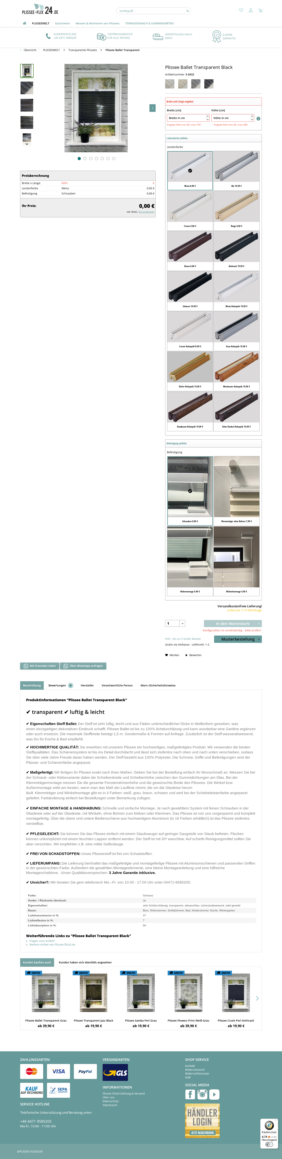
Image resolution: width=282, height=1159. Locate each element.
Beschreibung (32, 685)
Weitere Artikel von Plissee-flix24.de (52, 944)
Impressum (110, 1105)
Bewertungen (60, 685)
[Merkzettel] (241, 10)
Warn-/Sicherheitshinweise (158, 685)
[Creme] (182, 83)
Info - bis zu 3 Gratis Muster (183, 639)
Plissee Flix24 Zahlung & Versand (124, 1093)
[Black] (209, 83)
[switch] (269, 1144)
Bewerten (195, 655)
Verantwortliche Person (117, 685)
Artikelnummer (175, 74)
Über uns (109, 1097)
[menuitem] (241, 10)
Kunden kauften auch (37, 962)
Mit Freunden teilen (42, 666)
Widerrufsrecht (195, 1069)
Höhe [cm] (232, 114)
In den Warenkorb (233, 623)
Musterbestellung (238, 639)
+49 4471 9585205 (36, 1121)
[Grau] (195, 83)
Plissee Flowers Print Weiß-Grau (188, 1020)
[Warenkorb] (260, 10)
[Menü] (276, 1121)
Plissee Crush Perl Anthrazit (236, 1020)
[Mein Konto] (251, 10)
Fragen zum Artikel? (42, 941)
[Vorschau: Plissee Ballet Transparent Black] (27, 70)
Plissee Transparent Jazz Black (93, 1020)
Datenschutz (111, 1101)
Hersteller (87, 685)
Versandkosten (146, 211)
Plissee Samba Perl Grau (141, 1020)
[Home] (24, 23)
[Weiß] (169, 83)
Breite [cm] (188, 114)
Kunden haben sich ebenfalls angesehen (85, 962)
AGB (187, 1077)
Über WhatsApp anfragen (86, 666)
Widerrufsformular (197, 1073)
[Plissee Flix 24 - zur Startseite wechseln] (40, 9)
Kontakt (190, 1066)
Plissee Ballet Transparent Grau (46, 1020)
